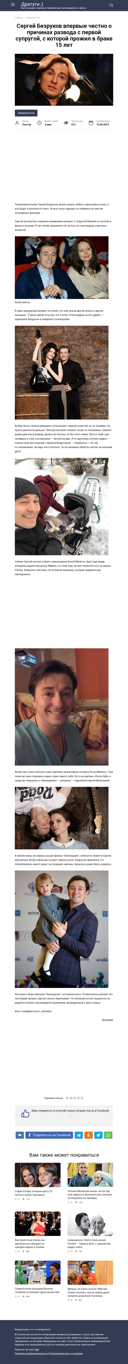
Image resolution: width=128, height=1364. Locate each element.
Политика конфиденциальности (32, 1353)
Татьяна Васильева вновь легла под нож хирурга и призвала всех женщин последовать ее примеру (90, 1194)
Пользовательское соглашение (66, 1353)
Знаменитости (26, 112)
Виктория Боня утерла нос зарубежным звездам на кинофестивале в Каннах (30, 1244)
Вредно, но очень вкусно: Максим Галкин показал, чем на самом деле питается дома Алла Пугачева (88, 1292)
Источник (107, 1019)
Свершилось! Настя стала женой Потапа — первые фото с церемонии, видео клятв (89, 1244)
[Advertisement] (64, 166)
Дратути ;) (32, 4)
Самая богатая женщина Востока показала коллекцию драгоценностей (37, 1290)
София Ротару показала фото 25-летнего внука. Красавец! (34, 1193)
